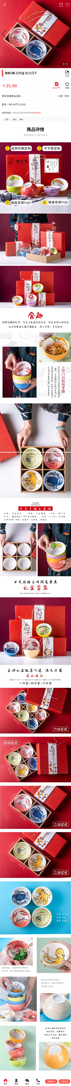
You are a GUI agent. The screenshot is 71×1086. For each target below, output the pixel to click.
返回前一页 (5, 5)
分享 (61, 5)
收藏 (67, 5)
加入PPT (56, 88)
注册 (60, 96)
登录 (66, 96)
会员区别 (37, 113)
